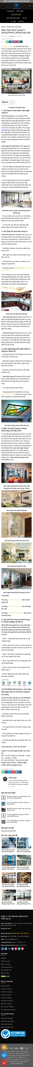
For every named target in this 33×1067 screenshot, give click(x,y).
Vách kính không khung (15, 613)
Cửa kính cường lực (6, 989)
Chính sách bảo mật (6, 1024)
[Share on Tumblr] (21, 41)
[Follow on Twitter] (12, 948)
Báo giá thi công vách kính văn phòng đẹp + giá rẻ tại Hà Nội (8, 851)
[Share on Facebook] (10, 41)
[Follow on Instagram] (5, 948)
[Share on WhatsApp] (7, 41)
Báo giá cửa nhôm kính (8, 831)
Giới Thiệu (20, 11)
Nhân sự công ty (5, 964)
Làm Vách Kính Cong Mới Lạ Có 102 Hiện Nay (24, 850)
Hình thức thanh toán (7, 1027)
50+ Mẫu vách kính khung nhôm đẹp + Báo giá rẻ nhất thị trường (24, 903)
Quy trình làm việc (6, 970)
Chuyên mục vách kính (14, 27)
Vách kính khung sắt (14, 606)
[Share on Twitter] (13, 41)
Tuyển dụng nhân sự (7, 967)
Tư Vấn (13, 21)
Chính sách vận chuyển (7, 1021)
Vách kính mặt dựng (13, 18)
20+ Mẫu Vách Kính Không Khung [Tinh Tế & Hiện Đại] (23, 885)
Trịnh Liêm (12, 36)
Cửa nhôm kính (16, 14)
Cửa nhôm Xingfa (6, 995)
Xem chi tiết (11, 786)
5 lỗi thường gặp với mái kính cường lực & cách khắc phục (19, 821)
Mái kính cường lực (6, 1003)
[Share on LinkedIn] (18, 41)
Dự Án (25, 18)
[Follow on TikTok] (9, 948)
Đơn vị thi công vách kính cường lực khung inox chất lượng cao (23, 868)
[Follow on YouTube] (22, 948)
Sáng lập (3, 958)
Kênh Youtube (5, 973)
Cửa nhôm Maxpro (6, 998)
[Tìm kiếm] (30, 6)
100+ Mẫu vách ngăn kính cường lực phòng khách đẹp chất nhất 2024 (8, 885)
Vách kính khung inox (15, 600)
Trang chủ (10, 11)
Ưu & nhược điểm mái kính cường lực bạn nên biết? (18, 803)
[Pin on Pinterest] (15, 41)
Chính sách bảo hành (7, 1018)
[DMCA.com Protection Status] (5, 976)
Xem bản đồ (12, 925)
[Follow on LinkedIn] (19, 948)
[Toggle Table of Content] (11, 102)
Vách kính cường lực (6, 992)
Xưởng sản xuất (5, 961)
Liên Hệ (21, 21)
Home (3, 27)
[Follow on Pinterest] (15, 948)
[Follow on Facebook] (2, 948)
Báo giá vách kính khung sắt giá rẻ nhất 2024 (8, 903)
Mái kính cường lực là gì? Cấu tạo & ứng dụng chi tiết (19, 809)
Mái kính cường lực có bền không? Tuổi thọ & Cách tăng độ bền (18, 797)
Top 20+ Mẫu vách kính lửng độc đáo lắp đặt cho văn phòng (8, 868)
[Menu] (3, 6)
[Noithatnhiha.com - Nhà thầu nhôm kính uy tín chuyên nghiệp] (16, 6)
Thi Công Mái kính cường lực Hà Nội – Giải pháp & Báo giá (18, 815)
